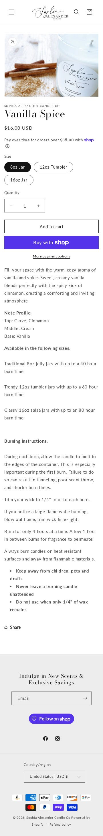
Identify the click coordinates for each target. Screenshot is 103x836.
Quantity (11, 192)
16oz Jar (18, 179)
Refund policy (60, 824)
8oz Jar (17, 167)
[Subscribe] (85, 698)
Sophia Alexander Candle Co (48, 817)
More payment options (51, 256)
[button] (11, 12)
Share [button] (15, 627)
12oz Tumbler (53, 167)
